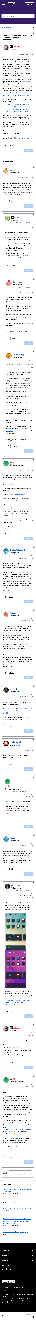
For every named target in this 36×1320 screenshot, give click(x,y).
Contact (24, 1290)
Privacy (4, 1290)
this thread (9, 431)
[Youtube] (10, 1269)
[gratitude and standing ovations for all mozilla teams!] (29, 161)
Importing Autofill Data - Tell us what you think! (18, 1129)
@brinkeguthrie (14, 801)
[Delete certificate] (33, 161)
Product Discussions (22, 138)
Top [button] (2, 1315)
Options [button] (33, 27)
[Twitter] (3, 1269)
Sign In (29, 4)
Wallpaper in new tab (27, 812)
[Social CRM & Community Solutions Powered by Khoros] (30, 1316)
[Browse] (3, 4)
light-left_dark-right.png (16, 439)
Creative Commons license (9, 1302)
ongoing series (14, 1138)
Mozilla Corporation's (10, 1294)
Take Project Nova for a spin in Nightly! (15, 1232)
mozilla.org (5, 1287)
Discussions (6, 27)
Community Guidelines (19, 494)
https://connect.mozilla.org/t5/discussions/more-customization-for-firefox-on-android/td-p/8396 (17, 711)
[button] (5, 146)
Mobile (12, 138)
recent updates (8, 1200)
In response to (23, 222)
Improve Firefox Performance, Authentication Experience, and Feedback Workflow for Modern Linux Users (17, 1221)
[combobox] (18, 16)
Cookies (13, 1290)
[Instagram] (6, 1269)
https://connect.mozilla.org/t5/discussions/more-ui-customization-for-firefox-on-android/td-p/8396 (18, 1002)
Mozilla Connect (11, 4)
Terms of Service (18, 1287)
